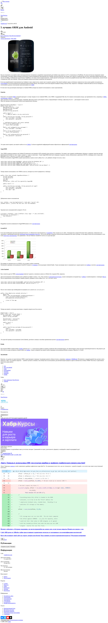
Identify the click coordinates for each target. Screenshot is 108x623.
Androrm (67, 359)
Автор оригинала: (8, 38)
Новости (6, 585)
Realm (21, 348)
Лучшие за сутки (5, 546)
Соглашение (7, 601)
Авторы (6, 589)
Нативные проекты (9, 611)
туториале (35, 265)
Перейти (3, 451)
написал (12, 466)
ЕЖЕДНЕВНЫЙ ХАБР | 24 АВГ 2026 (11, 454)
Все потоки (6, 1)
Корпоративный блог (9, 608)
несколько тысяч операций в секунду (30, 234)
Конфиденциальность (9, 603)
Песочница (7, 590)
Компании (6, 587)
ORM (32, 85)
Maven (104, 276)
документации (73, 144)
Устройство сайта (8, 596)
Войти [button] (2, 10)
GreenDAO (50, 232)
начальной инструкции (55, 276)
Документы (7, 600)
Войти (5, 576)
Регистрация (7, 578)
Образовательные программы (12, 612)
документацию (100, 265)
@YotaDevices (4, 409)
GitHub (29, 144)
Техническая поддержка (16, 620)
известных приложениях (10, 235)
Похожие (13, 546)
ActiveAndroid (20, 274)
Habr (9, 621)
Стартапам (7, 614)
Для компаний (8, 598)
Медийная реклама (9, 610)
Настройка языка (5, 620)
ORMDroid (74, 359)
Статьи (6, 583)
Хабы (5, 586)
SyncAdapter (4, 83)
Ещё (5, 539)
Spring (10, 98)
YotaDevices (4, 23)
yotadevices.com (8, 555)
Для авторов (7, 597)
